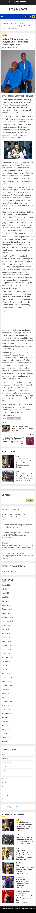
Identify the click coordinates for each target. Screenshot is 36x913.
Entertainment (7, 763)
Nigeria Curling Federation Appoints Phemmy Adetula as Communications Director (24, 463)
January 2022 (6, 737)
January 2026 (6, 613)
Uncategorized (7, 795)
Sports (5, 35)
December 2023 (7, 685)
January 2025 (6, 641)
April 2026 (5, 601)
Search (6, 494)
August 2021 (6, 741)
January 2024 (6, 681)
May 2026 (5, 597)
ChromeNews (26, 908)
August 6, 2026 (22, 480)
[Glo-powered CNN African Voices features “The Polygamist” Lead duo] (8, 896)
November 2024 (7, 649)
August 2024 (6, 661)
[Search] (30, 16)
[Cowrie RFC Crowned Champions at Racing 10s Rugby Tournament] (8, 476)
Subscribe (33, 16)
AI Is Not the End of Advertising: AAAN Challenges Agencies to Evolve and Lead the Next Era (17, 555)
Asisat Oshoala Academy (13, 418)
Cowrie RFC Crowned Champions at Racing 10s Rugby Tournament (25, 476)
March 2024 (6, 673)
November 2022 (7, 705)
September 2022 (7, 713)
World (4, 799)
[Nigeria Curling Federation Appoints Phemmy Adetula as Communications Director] (8, 461)
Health (4, 767)
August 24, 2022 (13, 47)
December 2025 (7, 617)
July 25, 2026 (21, 874)
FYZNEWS (18, 9)
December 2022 (7, 701)
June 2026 (5, 593)
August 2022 (6, 717)
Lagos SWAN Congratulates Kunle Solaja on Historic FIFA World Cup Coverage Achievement (17, 535)
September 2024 (7, 657)
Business (5, 759)
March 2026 (6, 605)
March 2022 (6, 729)
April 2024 (5, 669)
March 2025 (6, 633)
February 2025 (7, 637)
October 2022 (6, 709)
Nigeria (4, 775)
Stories (4, 787)
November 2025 (7, 621)
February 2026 (7, 609)
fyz (5, 47)
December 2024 (7, 645)
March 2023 (6, 697)
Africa (4, 755)
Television (5, 791)
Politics (4, 779)
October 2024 (6, 653)
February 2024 (7, 677)
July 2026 (5, 589)
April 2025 (5, 629)
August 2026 (6, 585)
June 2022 (5, 721)
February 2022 (7, 733)
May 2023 (5, 693)
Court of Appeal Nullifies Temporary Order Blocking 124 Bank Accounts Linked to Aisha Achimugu (18, 545)
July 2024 (5, 665)
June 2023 (5, 689)
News (4, 771)
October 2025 (6, 625)
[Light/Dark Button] (26, 16)
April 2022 (5, 725)
